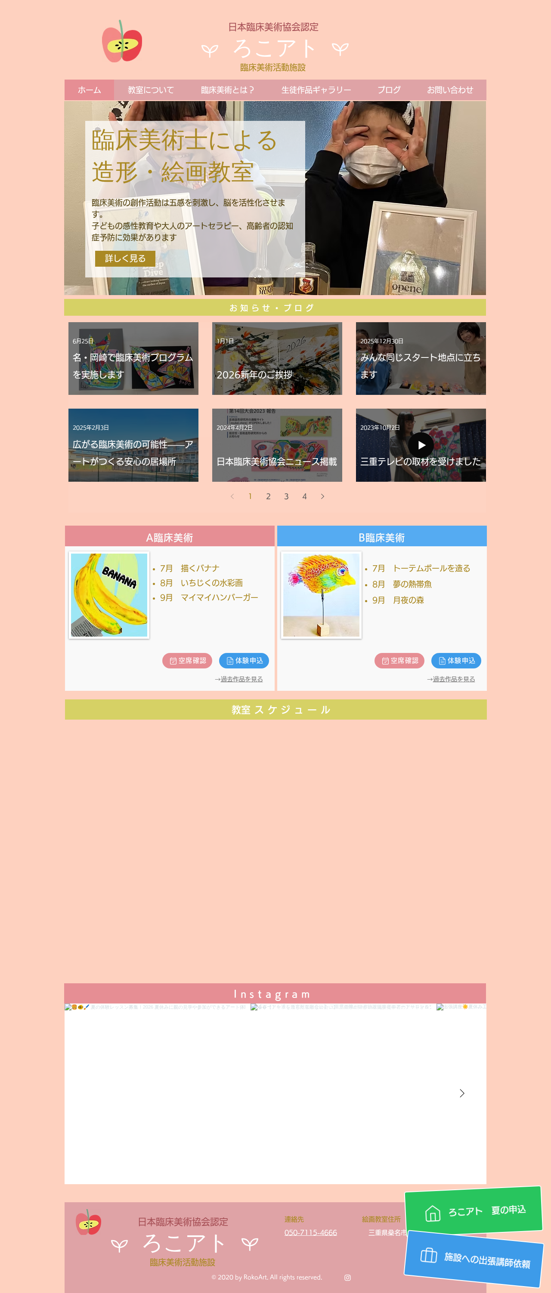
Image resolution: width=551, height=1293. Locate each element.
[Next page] (322, 496)
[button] (150, 90)
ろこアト (275, 50)
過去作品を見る (242, 679)
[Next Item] (462, 1094)
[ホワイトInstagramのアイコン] (348, 1278)
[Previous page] (232, 496)
